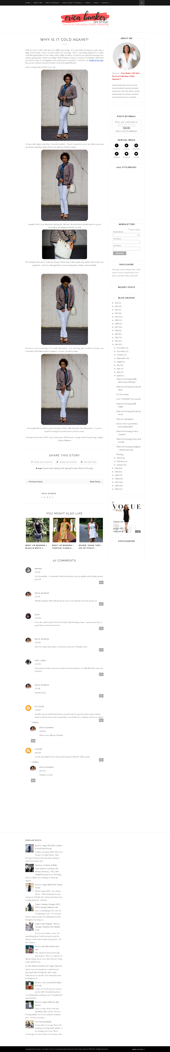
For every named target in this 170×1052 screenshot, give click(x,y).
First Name (117, 239)
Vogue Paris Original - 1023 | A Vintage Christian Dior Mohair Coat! (47, 927)
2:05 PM (38, 618)
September (121, 358)
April (119, 375)
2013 (116, 341)
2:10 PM (37, 642)
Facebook (117, 149)
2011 (116, 468)
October (120, 355)
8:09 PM (42, 731)
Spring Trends (71, 468)
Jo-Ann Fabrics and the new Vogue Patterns (43, 966)
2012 (116, 344)
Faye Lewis (40, 660)
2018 (116, 324)
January (120, 465)
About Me (38, 3)
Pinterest (117, 157)
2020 (117, 317)
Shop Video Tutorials (72, 3)
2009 (117, 475)
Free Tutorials (52, 3)
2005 (117, 489)
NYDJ (66, 437)
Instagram (136, 149)
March (119, 458)
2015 (116, 334)
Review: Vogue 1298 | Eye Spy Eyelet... (90, 546)
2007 (117, 482)
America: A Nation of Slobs (46, 865)
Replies (35, 722)
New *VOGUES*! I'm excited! (128, 399)
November (121, 351)
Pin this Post (90, 462)
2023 (117, 310)
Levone (38, 749)
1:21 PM (37, 597)
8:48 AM (38, 753)
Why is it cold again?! (125, 419)
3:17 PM (37, 688)
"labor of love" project (47, 351)
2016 (116, 330)
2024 (117, 306)
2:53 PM (38, 664)
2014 (116, 337)
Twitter (126, 149)
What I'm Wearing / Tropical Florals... (63, 546)
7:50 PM (38, 710)
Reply (101, 582)
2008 (117, 479)
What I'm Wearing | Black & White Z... (36, 546)
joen (37, 614)
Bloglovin (126, 157)
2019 (116, 320)
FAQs (96, 3)
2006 (117, 485)
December (121, 348)
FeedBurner (132, 131)
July (118, 365)
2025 (117, 303)
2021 (116, 313)
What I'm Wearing (85, 468)
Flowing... (120, 454)
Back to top (138, 1049)
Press (87, 3)
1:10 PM (37, 572)
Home (27, 3)
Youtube (136, 157)
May (118, 372)
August (119, 362)
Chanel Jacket (48, 468)
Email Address (126, 232)
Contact (105, 3)
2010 (116, 472)
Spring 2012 (59, 468)
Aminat (38, 569)
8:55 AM (42, 771)
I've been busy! (122, 394)
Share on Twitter (68, 462)
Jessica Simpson (64, 440)
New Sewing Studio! (43, 1022)
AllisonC (39, 706)
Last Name (117, 245)
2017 (116, 327)
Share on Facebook (43, 462)
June (119, 369)
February (120, 461)
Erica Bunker (49, 493)
